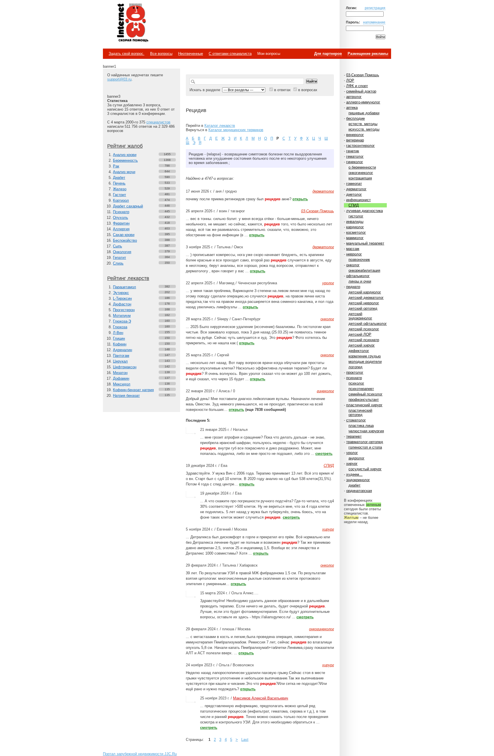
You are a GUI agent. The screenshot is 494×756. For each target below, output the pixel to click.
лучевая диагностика (364, 211)
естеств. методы (362, 124)
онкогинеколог (360, 173)
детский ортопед (362, 308)
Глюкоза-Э (122, 321)
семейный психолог (365, 394)
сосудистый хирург (365, 469)
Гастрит (119, 195)
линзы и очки (359, 281)
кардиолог (355, 227)
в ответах (282, 90)
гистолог (355, 216)
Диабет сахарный (128, 206)
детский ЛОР (359, 334)
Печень (119, 183)
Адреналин (122, 350)
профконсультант (363, 399)
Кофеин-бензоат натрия (133, 390)
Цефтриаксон (124, 367)
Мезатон (120, 373)
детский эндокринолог (360, 316)
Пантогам (121, 355)
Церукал (120, 361)
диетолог (354, 194)
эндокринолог (358, 480)
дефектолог (358, 351)
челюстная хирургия (366, 431)
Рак (116, 166)
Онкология (122, 252)
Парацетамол (124, 287)
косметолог (356, 232)
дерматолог (356, 189)
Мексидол (121, 384)
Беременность (125, 160)
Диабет (119, 177)
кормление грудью (364, 356)
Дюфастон (122, 304)
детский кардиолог (364, 292)
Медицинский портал (132, 23)
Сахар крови (123, 235)
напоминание (374, 22)
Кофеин (119, 344)
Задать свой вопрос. (126, 53)
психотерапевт (361, 389)
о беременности (362, 167)
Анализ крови (124, 155)
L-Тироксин (122, 298)
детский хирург (361, 345)
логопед (355, 367)
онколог (353, 265)
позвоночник (359, 259)
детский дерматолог (366, 297)
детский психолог (363, 329)
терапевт (354, 436)
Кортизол (121, 200)
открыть (300, 199)
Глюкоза (120, 327)
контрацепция (360, 178)
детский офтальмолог (367, 323)
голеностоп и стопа (365, 447)
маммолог (355, 238)
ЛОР (350, 80)
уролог (352, 453)
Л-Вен (118, 333)
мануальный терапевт (365, 243)
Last (244, 739)
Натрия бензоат (126, 395)
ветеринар (355, 140)
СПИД (353, 205)
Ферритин (121, 223)
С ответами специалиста (230, 53)
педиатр (353, 287)
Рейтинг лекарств (128, 278)
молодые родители (365, 361)
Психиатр (121, 212)
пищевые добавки (363, 113)
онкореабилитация (364, 270)
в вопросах (307, 90)
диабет (354, 485)
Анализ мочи (124, 172)
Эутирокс (121, 293)
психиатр (354, 378)
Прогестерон (124, 310)
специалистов (158, 122)
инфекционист (358, 200)
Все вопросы (161, 53)
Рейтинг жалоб (125, 146)
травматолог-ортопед (364, 442)
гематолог (355, 156)
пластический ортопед (360, 412)
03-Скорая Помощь (362, 75)
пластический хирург (364, 405)
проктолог (354, 372)
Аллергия (121, 229)
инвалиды (354, 221)
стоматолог (356, 420)
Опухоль (120, 217)
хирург (352, 463)
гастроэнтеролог (360, 145)
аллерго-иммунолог (363, 102)
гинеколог (354, 162)
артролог (354, 97)
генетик (352, 151)
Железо (119, 189)
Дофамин (121, 378)
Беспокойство (125, 240)
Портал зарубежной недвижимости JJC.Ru (140, 754)
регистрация (375, 8)
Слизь (118, 263)
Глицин (119, 338)
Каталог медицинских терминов (235, 130)
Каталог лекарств (219, 125)
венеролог (355, 135)
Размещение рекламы (368, 53)
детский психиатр (363, 340)
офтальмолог (358, 276)
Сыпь (117, 246)
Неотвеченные (190, 53)
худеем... (354, 474)
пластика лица (361, 425)
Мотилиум (122, 315)
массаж (352, 249)
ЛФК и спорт (357, 86)
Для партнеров (328, 53)
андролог (356, 458)
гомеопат (354, 183)
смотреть (323, 453)
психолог (356, 383)
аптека (352, 107)
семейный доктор (361, 91)
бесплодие (355, 118)
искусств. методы (363, 129)
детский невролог (363, 303)
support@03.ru (119, 79)
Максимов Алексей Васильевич (260, 698)
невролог (354, 254)
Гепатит (119, 257)
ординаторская (359, 491)
